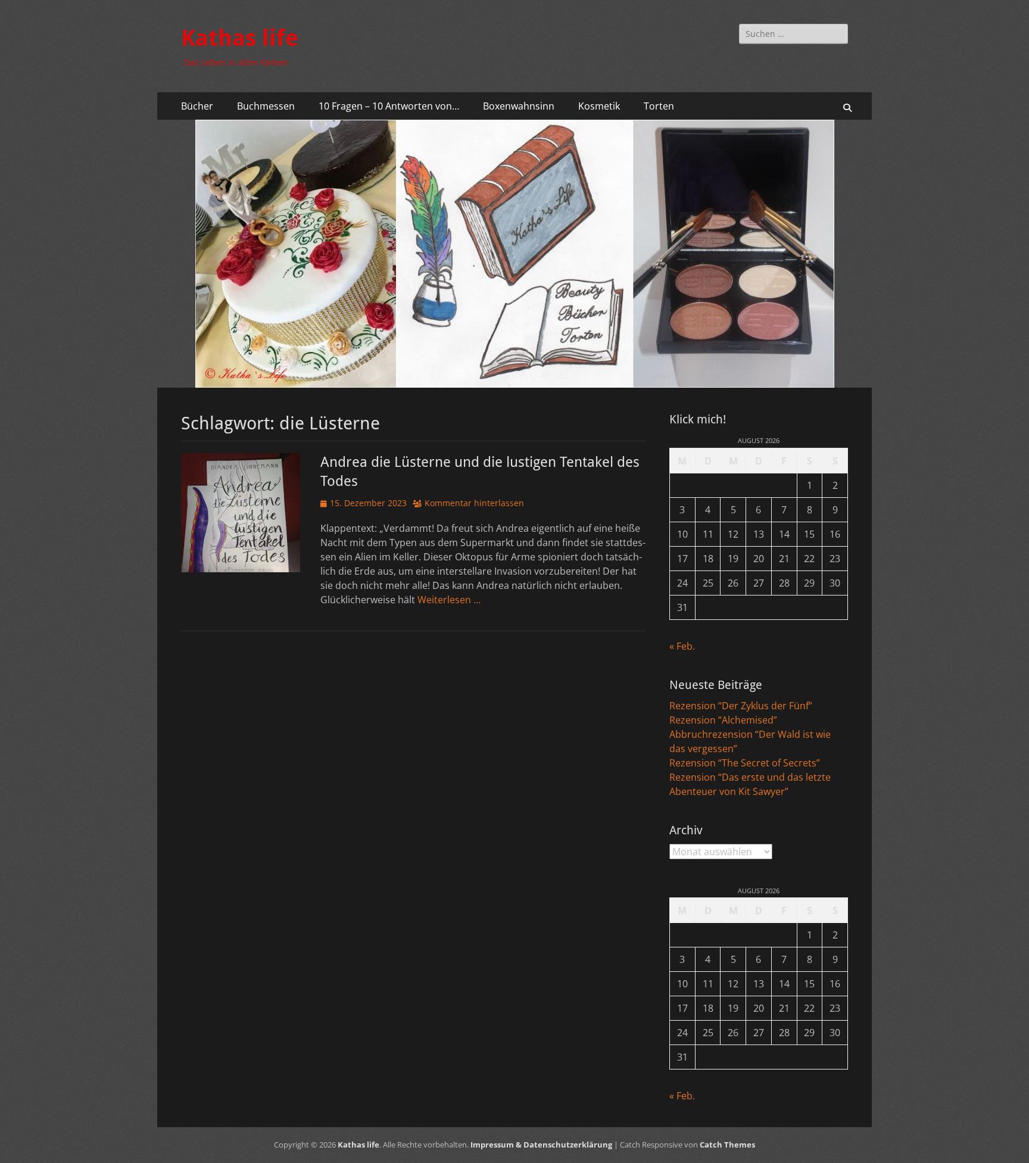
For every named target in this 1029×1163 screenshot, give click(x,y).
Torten (659, 106)
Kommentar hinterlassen (474, 503)
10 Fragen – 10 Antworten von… (389, 106)
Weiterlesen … (449, 599)
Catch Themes (727, 1144)
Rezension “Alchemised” (723, 720)
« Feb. (682, 646)
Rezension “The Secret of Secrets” (744, 762)
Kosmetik (599, 106)
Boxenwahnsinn (518, 106)
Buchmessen (266, 106)
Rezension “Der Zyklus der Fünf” (740, 705)
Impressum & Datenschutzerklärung (541, 1144)
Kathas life (239, 38)
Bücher (197, 106)
